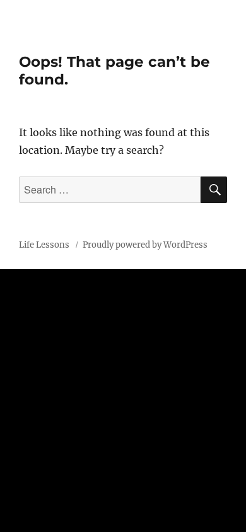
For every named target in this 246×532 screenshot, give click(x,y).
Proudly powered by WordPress (145, 245)
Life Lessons (45, 245)
